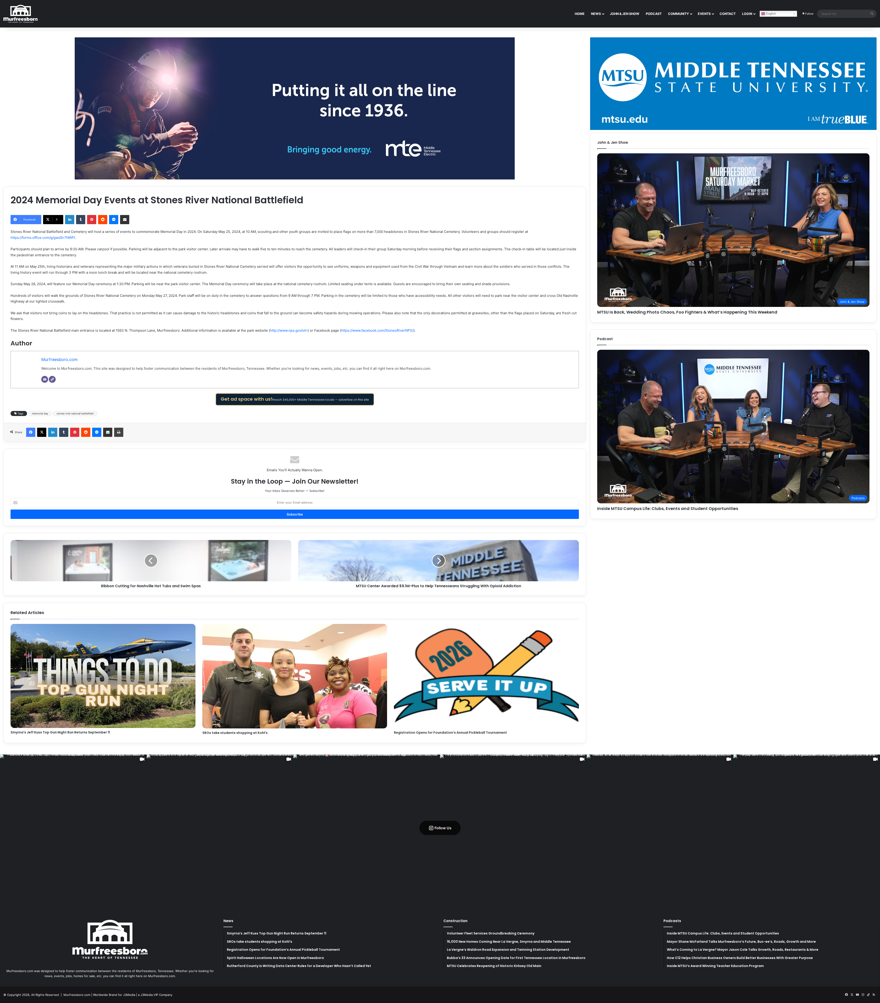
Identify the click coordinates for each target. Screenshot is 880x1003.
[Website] (52, 379)
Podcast (654, 14)
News (596, 14)
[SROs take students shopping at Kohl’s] (294, 676)
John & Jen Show (624, 14)
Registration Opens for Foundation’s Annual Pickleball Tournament (450, 732)
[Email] (44, 379)
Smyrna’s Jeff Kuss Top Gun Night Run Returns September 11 (60, 732)
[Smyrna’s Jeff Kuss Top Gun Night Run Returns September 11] (103, 676)
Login (747, 14)
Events (704, 14)
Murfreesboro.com (59, 359)
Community (678, 14)
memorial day (40, 413)
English (770, 13)
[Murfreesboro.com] (20, 14)
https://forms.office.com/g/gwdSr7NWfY (43, 237)
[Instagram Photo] (366, 828)
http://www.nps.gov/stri (289, 330)
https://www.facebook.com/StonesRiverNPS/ (377, 330)
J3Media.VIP (149, 995)
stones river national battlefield (75, 413)
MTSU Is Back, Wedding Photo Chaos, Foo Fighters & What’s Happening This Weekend (687, 312)
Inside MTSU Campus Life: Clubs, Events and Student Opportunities (667, 508)
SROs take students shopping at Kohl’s (235, 732)
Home (580, 14)
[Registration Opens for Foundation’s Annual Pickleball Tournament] (486, 676)
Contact (728, 14)
